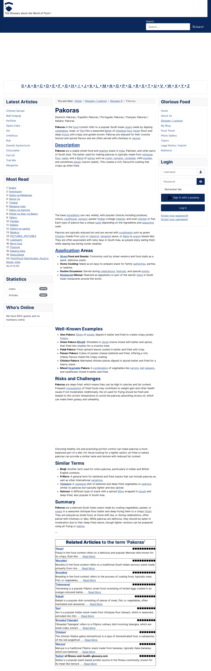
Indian (101, 218)
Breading (61, 572)
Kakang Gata (17, 250)
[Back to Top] (206, 665)
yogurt (137, 236)
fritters (64, 338)
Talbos (13, 217)
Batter (108, 130)
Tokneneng (63, 584)
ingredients (73, 215)
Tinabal (13, 202)
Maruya (60, 644)
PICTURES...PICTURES (23, 236)
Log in (183, 207)
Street (64, 256)
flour (129, 130)
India (122, 150)
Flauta (59, 548)
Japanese (80, 483)
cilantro (93, 236)
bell (142, 368)
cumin (108, 158)
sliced (105, 342)
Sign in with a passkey (185, 197)
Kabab (59, 596)
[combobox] (168, 26)
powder (147, 158)
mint (82, 236)
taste (98, 222)
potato (91, 334)
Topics (165, 140)
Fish (82, 130)
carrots (134, 368)
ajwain (77, 161)
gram (137, 130)
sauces (136, 138)
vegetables (61, 130)
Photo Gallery (169, 135)
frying (65, 134)
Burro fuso (16, 243)
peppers (149, 368)
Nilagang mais (17, 206)
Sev (58, 608)
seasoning (148, 222)
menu (140, 274)
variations (97, 480)
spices (91, 158)
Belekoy (14, 232)
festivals (121, 271)
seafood (146, 483)
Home (164, 110)
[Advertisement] (105, 56)
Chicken (61, 632)
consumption (73, 388)
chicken (142, 218)
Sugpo (12, 187)
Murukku (61, 560)
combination (100, 368)
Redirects (166, 150)
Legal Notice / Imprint (173, 145)
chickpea (121, 130)
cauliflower (70, 218)
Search (150, 21)
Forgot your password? (174, 215)
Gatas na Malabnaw (20, 195)
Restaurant (67, 274)
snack (128, 127)
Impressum (15, 191)
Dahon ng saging (20, 228)
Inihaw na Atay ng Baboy (23, 213)
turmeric (118, 158)
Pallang (14, 224)
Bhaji (81, 342)
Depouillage (17, 254)
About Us (14, 198)
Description (67, 145)
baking (80, 526)
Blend (80, 158)
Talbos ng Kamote (19, 210)
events (145, 271)
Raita (126, 236)
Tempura (65, 483)
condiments (126, 232)
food (75, 127)
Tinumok (15, 247)
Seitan (59, 656)
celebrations (108, 271)
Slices (79, 334)
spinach (82, 218)
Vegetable (74, 368)
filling (121, 491)
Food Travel (168, 130)
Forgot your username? (174, 219)
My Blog (166, 125)
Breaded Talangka (67, 620)
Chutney (60, 236)
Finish (148, 511)
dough (142, 491)
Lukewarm (16, 239)
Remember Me (173, 189)
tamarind (105, 236)
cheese (120, 218)
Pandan (14, 221)
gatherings (139, 263)
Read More (89, 556)
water (65, 158)
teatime (103, 150)
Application (67, 250)
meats (58, 511)
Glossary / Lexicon (172, 120)
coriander (130, 158)
